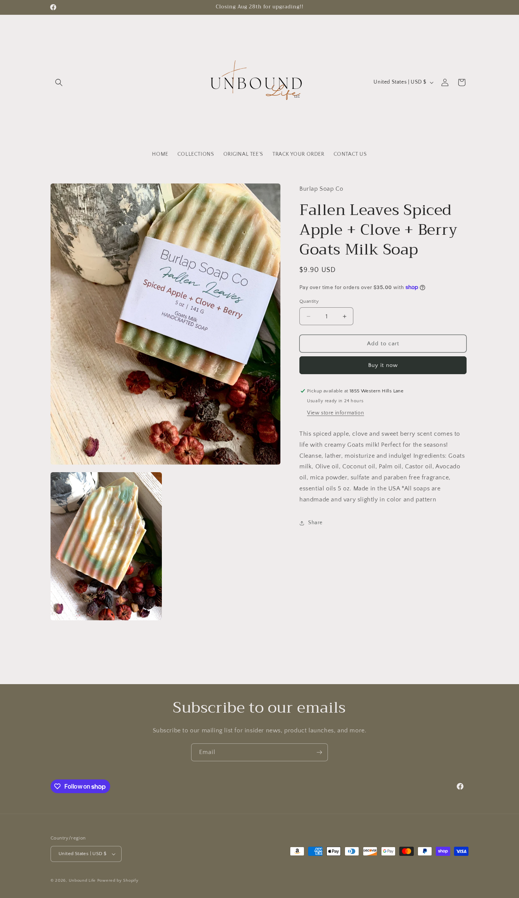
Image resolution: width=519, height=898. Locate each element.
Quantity (309, 301)
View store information (335, 413)
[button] (59, 82)
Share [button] (315, 523)
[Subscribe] (319, 752)
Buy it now (383, 365)
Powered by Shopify (118, 880)
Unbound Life (82, 880)
